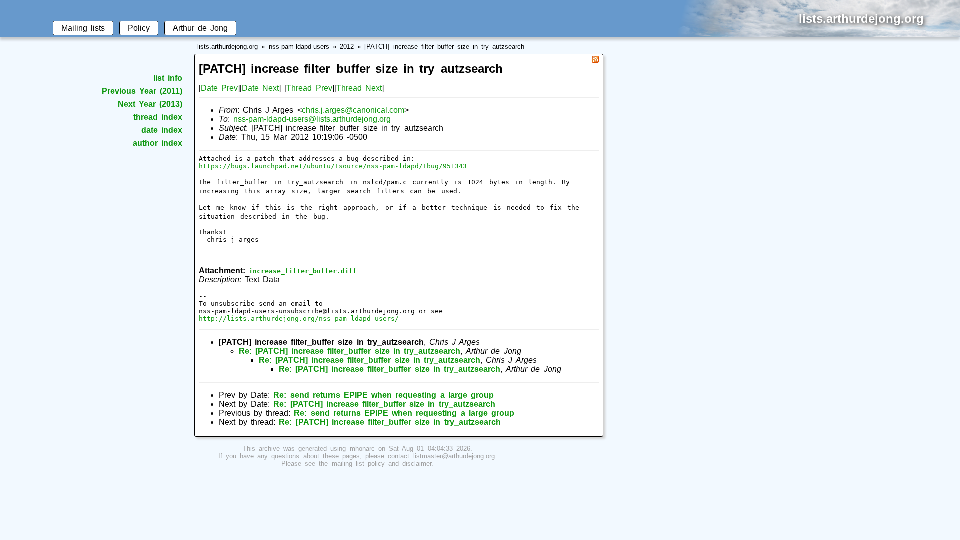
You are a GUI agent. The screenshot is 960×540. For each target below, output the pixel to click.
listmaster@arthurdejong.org (454, 456)
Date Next (260, 88)
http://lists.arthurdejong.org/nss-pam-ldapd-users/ (299, 318)
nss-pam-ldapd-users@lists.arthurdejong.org (312, 119)
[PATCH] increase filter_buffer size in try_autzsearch (444, 46)
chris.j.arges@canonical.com (353, 110)
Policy (139, 28)
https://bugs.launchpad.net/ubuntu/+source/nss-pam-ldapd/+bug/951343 (333, 166)
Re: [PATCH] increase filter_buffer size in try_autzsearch (349, 351)
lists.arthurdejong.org (228, 46)
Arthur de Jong (200, 28)
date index (162, 130)
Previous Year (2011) (142, 91)
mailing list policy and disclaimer (382, 464)
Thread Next (359, 88)
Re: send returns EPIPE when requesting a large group (384, 395)
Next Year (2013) (150, 104)
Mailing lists (83, 28)
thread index (158, 117)
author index (157, 143)
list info (168, 78)
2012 (347, 46)
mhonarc (362, 448)
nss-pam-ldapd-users (299, 46)
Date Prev (219, 88)
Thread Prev (309, 88)
